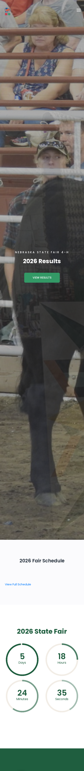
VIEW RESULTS (42, 278)
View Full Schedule (18, 584)
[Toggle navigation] (78, 10)
